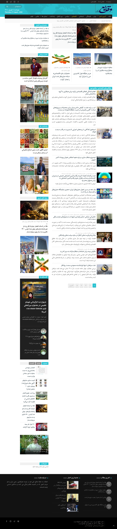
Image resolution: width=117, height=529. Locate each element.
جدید (38, 363)
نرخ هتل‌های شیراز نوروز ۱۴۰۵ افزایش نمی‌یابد (32, 337)
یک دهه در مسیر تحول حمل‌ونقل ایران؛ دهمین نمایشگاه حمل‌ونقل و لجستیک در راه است (74, 190)
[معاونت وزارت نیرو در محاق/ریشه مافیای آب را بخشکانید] (41, 245)
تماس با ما (101, 2)
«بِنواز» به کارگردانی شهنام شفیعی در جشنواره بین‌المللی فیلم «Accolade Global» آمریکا (35, 307)
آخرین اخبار (102, 16)
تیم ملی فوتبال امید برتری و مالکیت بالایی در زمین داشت (31, 330)
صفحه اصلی (93, 21)
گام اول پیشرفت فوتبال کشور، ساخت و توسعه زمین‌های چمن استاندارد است (35, 79)
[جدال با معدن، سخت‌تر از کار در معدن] (41, 113)
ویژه (58, 21)
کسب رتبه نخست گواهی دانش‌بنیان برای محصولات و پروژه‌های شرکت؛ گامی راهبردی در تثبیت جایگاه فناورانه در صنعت (74, 108)
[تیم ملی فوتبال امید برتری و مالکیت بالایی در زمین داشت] (41, 94)
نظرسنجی (93, 2)
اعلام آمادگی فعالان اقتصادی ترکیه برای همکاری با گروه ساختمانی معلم (77, 92)
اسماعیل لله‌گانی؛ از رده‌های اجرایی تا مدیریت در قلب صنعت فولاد (75, 130)
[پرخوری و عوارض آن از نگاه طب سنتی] (41, 185)
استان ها (44, 16)
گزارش (61, 21)
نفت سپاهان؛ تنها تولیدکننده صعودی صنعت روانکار (78, 265)
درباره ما (108, 2)
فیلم (32, 16)
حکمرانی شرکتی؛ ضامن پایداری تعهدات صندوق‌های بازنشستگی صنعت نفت (74, 218)
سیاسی (67, 16)
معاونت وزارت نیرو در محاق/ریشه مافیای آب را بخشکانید (104, 70)
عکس (37, 16)
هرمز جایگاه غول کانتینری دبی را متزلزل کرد (82, 75)
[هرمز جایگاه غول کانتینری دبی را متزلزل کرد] (27, 245)
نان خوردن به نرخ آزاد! (34, 343)
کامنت (32, 363)
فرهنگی (88, 16)
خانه (109, 16)
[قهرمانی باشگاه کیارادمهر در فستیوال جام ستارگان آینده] (27, 94)
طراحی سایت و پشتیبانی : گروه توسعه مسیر (94, 526)
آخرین (71, 285)
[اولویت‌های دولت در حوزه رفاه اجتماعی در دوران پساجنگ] (41, 166)
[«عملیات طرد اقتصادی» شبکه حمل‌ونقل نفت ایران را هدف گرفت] (41, 264)
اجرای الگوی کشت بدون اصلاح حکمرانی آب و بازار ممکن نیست (35, 151)
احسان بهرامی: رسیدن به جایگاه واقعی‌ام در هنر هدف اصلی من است (32, 352)
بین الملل (60, 16)
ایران (94, 16)
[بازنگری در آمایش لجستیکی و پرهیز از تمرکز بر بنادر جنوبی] (27, 166)
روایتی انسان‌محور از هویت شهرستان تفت (95, 497)
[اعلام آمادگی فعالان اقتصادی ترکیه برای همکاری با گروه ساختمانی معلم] (27, 264)
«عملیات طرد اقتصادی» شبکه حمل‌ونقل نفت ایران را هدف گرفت (61, 76)
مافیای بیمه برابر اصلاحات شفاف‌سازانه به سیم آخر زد (78, 251)
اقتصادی (74, 16)
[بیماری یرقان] (27, 185)
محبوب (45, 363)
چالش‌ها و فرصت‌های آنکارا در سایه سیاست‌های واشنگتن (77, 235)
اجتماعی (81, 16)
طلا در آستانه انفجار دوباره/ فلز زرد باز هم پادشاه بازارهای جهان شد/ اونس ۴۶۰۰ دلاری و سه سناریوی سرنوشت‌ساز (64, 37)
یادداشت (52, 16)
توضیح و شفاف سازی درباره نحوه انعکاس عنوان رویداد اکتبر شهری (76, 158)
